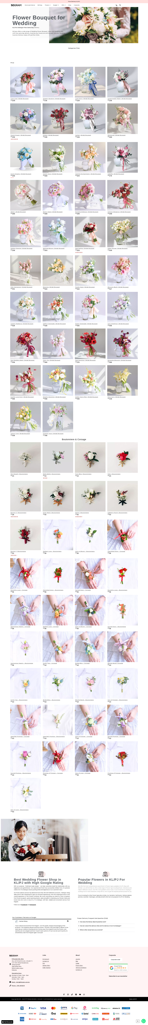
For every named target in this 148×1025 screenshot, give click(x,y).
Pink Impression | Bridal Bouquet (21, 287)
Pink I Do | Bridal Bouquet (51, 360)
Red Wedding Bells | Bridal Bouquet (23, 360)
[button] (14, 927)
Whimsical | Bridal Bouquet (117, 135)
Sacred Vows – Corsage (83, 590)
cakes (42, 898)
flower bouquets (21, 898)
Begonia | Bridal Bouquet (51, 287)
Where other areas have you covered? (91, 930)
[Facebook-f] (64, 994)
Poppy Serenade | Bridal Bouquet (86, 323)
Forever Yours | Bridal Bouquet (53, 433)
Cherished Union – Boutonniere (53, 590)
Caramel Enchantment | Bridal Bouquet (88, 174)
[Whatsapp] (84, 994)
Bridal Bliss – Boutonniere (51, 700)
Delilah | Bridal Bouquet (83, 135)
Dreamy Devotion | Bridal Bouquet (54, 397)
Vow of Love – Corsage (82, 773)
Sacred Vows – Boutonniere (117, 626)
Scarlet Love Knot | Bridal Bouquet (22, 397)
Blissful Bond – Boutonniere (84, 700)
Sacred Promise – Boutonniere (21, 773)
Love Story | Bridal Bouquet (84, 98)
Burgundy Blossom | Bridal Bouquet (119, 360)
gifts (128, 842)
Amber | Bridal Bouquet (51, 135)
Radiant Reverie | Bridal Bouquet (21, 248)
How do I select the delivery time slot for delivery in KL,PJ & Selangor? (100, 926)
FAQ (44, 963)
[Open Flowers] (50, 5)
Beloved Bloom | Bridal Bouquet (53, 248)
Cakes (116, 842)
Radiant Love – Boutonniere (52, 551)
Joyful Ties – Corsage (50, 663)
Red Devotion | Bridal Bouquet (85, 360)
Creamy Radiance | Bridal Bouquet (22, 323)
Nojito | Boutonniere (82, 512)
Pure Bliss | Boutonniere (83, 474)
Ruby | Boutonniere (114, 474)
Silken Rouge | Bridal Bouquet (118, 248)
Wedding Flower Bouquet (106, 842)
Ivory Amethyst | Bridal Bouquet (118, 323)
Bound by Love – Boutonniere (117, 590)
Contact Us (46, 961)
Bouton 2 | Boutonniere (18, 512)
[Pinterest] (76, 994)
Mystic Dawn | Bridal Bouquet (53, 211)
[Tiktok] (72, 994)
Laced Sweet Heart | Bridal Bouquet (120, 98)
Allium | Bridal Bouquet (18, 211)
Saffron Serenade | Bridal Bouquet (54, 323)
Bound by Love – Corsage (19, 590)
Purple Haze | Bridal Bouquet (85, 287)
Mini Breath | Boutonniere (19, 474)
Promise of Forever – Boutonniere (119, 773)
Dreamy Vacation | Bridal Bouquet (54, 98)
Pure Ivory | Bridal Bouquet (117, 397)
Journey (78, 959)
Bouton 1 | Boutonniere (18, 551)
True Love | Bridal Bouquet (20, 98)
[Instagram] (68, 994)
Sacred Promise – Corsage (116, 736)
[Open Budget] (58, 5)
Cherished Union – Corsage (116, 551)
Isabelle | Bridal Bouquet (116, 174)
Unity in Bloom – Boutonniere (85, 551)
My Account (46, 959)
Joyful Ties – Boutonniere (19, 700)
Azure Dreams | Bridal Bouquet (21, 174)
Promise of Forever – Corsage (53, 773)
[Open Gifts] (65, 5)
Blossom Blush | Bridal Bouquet (118, 287)
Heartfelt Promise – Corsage (20, 736)
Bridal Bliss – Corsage (82, 663)
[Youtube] (80, 994)
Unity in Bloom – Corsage (83, 626)
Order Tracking (46, 967)
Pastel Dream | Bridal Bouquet (21, 135)
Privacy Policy (79, 965)
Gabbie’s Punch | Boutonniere (117, 512)
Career (77, 963)
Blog (77, 961)
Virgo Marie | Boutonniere (51, 512)
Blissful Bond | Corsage (115, 663)
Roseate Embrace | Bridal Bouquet (86, 211)
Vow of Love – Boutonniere (20, 809)
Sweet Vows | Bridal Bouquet (52, 174)
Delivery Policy (46, 965)
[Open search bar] (120, 5)
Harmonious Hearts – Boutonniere (22, 663)
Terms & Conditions (81, 967)
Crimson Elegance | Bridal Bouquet (119, 211)
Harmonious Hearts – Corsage (20, 626)
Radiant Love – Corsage (51, 626)
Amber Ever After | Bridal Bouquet (86, 397)
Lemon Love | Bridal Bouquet (20, 433)
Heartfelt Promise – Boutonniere (54, 736)
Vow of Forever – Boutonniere (118, 700)
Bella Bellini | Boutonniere (51, 474)
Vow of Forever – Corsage (83, 736)
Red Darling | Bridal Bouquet (84, 248)
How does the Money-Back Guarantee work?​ (93, 922)
